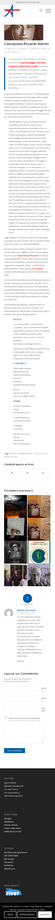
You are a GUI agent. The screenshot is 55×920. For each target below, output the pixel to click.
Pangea (7, 818)
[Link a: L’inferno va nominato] (15, 506)
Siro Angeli (37, 268)
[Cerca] (39, 11)
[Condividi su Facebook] (12, 473)
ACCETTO (44, 914)
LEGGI (10, 914)
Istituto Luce (9, 868)
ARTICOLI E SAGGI (39, 49)
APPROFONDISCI (27, 914)
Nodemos (8, 865)
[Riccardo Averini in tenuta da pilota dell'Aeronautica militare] (23, 32)
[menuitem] (39, 11)
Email (44, 699)
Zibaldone (9, 821)
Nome (44, 689)
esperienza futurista (28, 255)
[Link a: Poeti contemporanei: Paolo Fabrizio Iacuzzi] (15, 529)
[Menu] (46, 11)
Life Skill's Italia (11, 855)
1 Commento (22, 49)
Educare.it (8, 862)
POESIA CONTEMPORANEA (20, 453)
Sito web (43, 709)
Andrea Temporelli (11, 52)
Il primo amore (10, 824)
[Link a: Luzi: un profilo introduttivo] (39, 574)
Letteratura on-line (12, 831)
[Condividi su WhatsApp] (43, 473)
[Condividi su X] (27, 473)
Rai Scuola (9, 859)
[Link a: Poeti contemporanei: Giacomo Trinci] (39, 529)
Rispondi (20, 661)
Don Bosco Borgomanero (15, 852)
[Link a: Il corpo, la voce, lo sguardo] (39, 552)
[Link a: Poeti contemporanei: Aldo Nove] (15, 552)
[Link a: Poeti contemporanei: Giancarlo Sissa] (39, 506)
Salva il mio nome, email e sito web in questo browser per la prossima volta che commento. (24, 720)
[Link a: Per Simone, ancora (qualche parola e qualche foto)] (15, 574)
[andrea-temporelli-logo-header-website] (23, 11)
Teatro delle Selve (12, 828)
